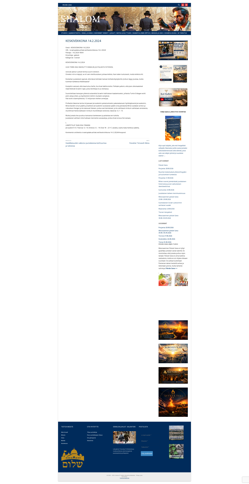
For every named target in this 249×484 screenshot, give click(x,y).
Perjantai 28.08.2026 (166, 168)
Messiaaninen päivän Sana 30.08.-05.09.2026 (168, 232)
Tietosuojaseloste (124, 478)
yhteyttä (93, 438)
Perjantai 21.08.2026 (166, 178)
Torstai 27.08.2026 (165, 236)
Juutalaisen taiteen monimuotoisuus (172, 193)
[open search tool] (179, 5)
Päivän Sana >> (171, 268)
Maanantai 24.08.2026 (166, 209)
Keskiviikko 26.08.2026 (167, 239)
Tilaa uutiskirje (92, 432)
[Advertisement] (173, 302)
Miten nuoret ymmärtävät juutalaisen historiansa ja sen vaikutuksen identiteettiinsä (172, 184)
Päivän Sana (67, 5)
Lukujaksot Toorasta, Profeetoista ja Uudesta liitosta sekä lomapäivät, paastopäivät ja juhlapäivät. (123, 451)
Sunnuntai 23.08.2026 (166, 190)
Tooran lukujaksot (165, 212)
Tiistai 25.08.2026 (165, 242)
